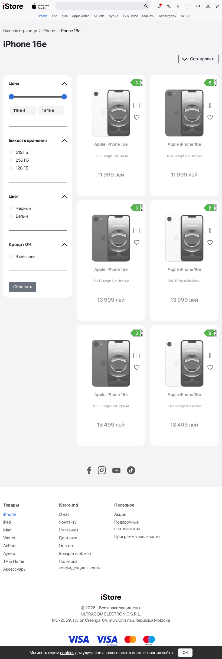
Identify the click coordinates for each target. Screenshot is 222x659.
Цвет (14, 196)
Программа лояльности (137, 536)
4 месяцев (25, 256)
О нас (64, 514)
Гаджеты (148, 16)
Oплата (66, 545)
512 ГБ (22, 152)
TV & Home (130, 16)
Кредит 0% (20, 244)
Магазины (68, 529)
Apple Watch (80, 16)
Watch (9, 537)
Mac (65, 16)
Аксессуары (168, 16)
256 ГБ (22, 160)
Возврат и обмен (75, 553)
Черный (23, 208)
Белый (22, 216)
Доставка (68, 537)
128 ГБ (22, 168)
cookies (67, 652)
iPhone (42, 16)
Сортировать (202, 58)
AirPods (99, 16)
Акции (185, 16)
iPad (54, 16)
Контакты (68, 522)
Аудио (113, 16)
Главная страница (20, 30)
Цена (14, 83)
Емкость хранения (28, 140)
